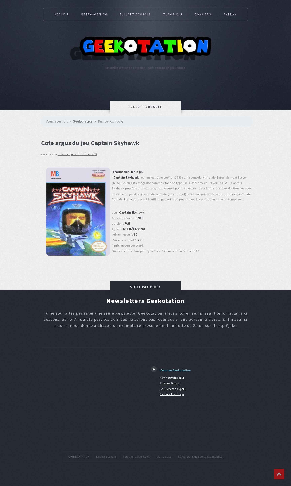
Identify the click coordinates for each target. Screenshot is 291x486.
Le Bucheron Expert (173, 389)
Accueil (62, 14)
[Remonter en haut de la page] (279, 474)
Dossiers (203, 14)
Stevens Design (170, 383)
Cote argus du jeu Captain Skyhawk (90, 143)
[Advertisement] (91, 390)
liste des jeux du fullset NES (77, 154)
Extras (230, 14)
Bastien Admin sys (172, 394)
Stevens (111, 456)
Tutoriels (173, 14)
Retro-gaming (94, 14)
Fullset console (135, 14)
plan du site (164, 456)
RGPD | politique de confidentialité (200, 456)
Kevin (146, 456)
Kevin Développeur (172, 378)
